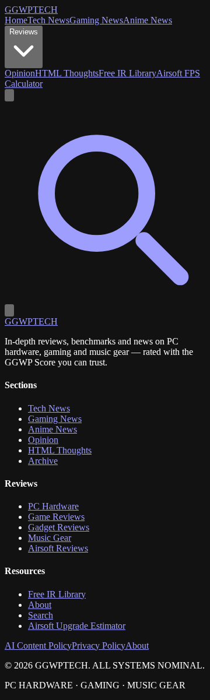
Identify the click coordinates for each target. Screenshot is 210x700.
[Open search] (9, 95)
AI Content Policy (38, 645)
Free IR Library (127, 73)
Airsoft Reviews (58, 548)
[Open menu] (9, 310)
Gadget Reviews (58, 527)
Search (40, 615)
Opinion (20, 73)
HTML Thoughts (67, 73)
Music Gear (49, 538)
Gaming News (96, 20)
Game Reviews (56, 517)
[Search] (105, 299)
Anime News (147, 20)
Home (16, 20)
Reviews (23, 31)
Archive (43, 461)
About (39, 605)
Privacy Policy (98, 645)
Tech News (48, 20)
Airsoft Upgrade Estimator (76, 626)
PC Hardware (53, 506)
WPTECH (31, 10)
